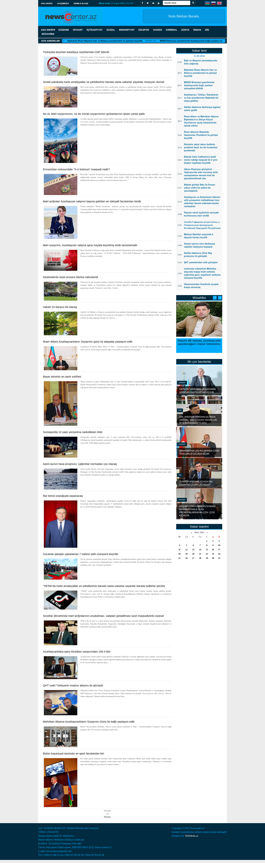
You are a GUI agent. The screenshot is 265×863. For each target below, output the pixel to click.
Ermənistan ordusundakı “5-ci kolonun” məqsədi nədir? (76, 169)
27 (193, 558)
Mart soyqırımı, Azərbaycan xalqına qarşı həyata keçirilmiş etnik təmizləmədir (90, 245)
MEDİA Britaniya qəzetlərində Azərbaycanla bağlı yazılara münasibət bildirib (178, 41)
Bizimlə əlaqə (81, 3)
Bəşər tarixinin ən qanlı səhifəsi (62, 376)
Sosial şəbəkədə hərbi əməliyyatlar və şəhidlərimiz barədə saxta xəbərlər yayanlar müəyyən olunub (103, 82)
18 (179, 554)
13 (193, 549)
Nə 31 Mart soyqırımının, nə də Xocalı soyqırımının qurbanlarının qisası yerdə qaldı (94, 113)
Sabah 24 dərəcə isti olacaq (60, 307)
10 (219, 545)
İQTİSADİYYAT (94, 30)
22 (207, 554)
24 (219, 554)
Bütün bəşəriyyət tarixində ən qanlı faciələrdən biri (73, 753)
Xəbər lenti (199, 50)
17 (219, 549)
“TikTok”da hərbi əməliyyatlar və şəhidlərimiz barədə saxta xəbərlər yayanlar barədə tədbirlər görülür (104, 586)
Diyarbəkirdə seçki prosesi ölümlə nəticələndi (70, 277)
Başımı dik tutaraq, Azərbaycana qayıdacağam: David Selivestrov (199, 342)
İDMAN (197, 30)
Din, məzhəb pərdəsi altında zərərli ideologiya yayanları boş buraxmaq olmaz (198, 420)
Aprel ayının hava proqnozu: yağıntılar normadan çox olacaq (80, 464)
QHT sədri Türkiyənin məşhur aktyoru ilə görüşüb (73, 685)
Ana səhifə (46, 3)
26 (186, 558)
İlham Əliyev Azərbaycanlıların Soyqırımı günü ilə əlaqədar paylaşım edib (87, 341)
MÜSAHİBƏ (48, 34)
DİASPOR (143, 30)
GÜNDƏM (63, 30)
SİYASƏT (78, 30)
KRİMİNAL (171, 30)
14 (200, 549)
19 (186, 554)
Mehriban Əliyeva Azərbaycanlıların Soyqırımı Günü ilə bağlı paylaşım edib (88, 721)
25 (179, 558)
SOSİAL (110, 30)
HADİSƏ (157, 30)
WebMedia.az (191, 835)
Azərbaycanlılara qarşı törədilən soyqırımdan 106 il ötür (77, 651)
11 (180, 549)
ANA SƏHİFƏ (48, 30)
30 (213, 558)
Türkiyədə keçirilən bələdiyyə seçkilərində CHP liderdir (76, 52)
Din (180, 410)
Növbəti (107, 817)
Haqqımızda (63, 3)
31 (219, 558)
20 (193, 554)
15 (207, 549)
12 (186, 549)
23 (213, 554)
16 (213, 549)
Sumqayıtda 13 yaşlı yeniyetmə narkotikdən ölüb (72, 432)
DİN (207, 30)
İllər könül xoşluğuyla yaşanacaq (63, 495)
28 (200, 558)
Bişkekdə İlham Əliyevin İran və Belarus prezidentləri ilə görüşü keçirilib (84, 41)
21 (200, 554)
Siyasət (182, 383)
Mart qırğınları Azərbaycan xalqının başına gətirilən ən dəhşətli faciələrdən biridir (92, 201)
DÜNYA (185, 30)
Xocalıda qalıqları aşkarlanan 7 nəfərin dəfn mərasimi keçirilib (80, 554)
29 (207, 558)
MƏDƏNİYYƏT (126, 30)
